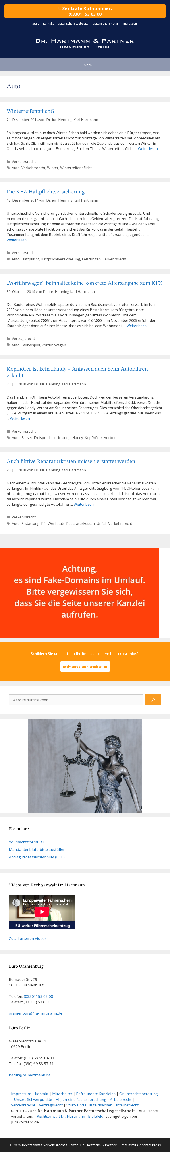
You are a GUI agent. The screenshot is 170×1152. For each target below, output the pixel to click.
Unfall (101, 523)
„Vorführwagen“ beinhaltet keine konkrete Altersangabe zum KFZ (84, 283)
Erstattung (30, 523)
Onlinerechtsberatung (138, 1093)
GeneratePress (149, 1145)
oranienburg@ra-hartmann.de (35, 1013)
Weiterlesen (148, 148)
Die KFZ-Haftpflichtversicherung (46, 192)
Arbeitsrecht (120, 1099)
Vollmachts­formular (26, 841)
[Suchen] (153, 700)
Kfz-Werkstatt (52, 523)
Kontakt (48, 23)
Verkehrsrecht (24, 161)
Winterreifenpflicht (76, 167)
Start (35, 23)
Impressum (130, 23)
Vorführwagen (54, 345)
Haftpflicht (30, 259)
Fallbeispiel (30, 345)
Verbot (110, 437)
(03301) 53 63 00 (38, 996)
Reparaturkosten (80, 523)
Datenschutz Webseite (73, 23)
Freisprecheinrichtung (52, 437)
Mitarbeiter (62, 1093)
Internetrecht (127, 1105)
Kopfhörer (93, 437)
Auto (16, 167)
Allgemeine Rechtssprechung (81, 1099)
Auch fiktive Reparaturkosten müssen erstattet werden (71, 461)
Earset (26, 437)
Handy (77, 437)
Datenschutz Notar (105, 23)
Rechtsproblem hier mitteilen (85, 666)
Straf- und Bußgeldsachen (89, 1105)
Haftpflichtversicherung (60, 259)
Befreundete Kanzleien (96, 1093)
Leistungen (91, 259)
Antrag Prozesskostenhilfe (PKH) (37, 856)
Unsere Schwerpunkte (33, 1099)
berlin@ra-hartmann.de (29, 1074)
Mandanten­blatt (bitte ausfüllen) (37, 849)
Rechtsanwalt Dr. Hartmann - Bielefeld (70, 1116)
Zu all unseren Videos (27, 938)
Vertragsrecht (23, 338)
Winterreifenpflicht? (30, 111)
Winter (52, 167)
